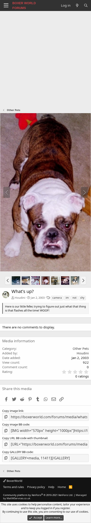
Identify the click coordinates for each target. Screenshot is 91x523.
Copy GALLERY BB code (17, 452)
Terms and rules (13, 487)
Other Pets (81, 348)
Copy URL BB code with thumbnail (24, 438)
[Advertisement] (45, 58)
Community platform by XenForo (38, 495)
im (67, 298)
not (74, 298)
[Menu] (6, 5)
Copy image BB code (15, 424)
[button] (7, 280)
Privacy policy (36, 487)
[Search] (86, 5)
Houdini (20, 298)
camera (57, 298)
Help (51, 487)
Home (62, 487)
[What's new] (77, 5)
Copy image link (12, 411)
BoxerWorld (14, 481)
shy (82, 298)
